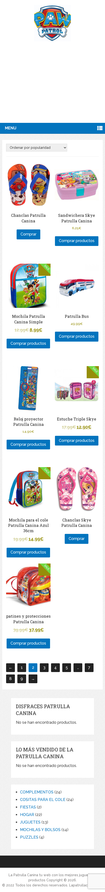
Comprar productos (76, 240)
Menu (10, 128)
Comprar (28, 234)
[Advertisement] (52, 88)
